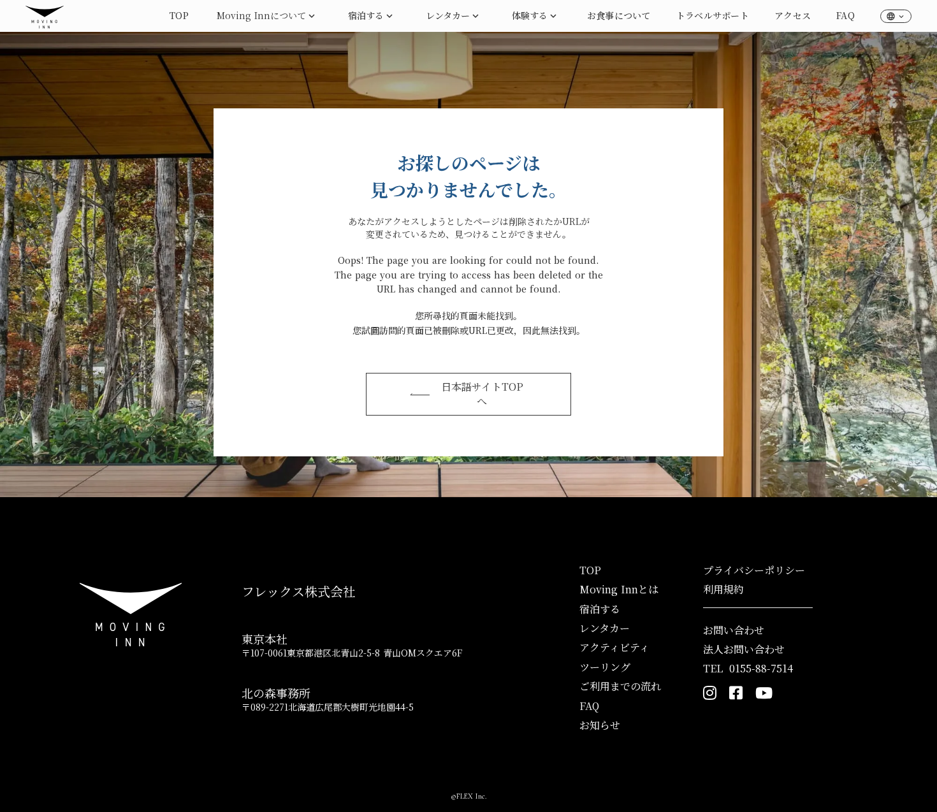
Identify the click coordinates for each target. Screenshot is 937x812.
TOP (179, 15)
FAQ (845, 15)
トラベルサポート (712, 15)
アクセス (792, 15)
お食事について (619, 15)
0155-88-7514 (761, 669)
